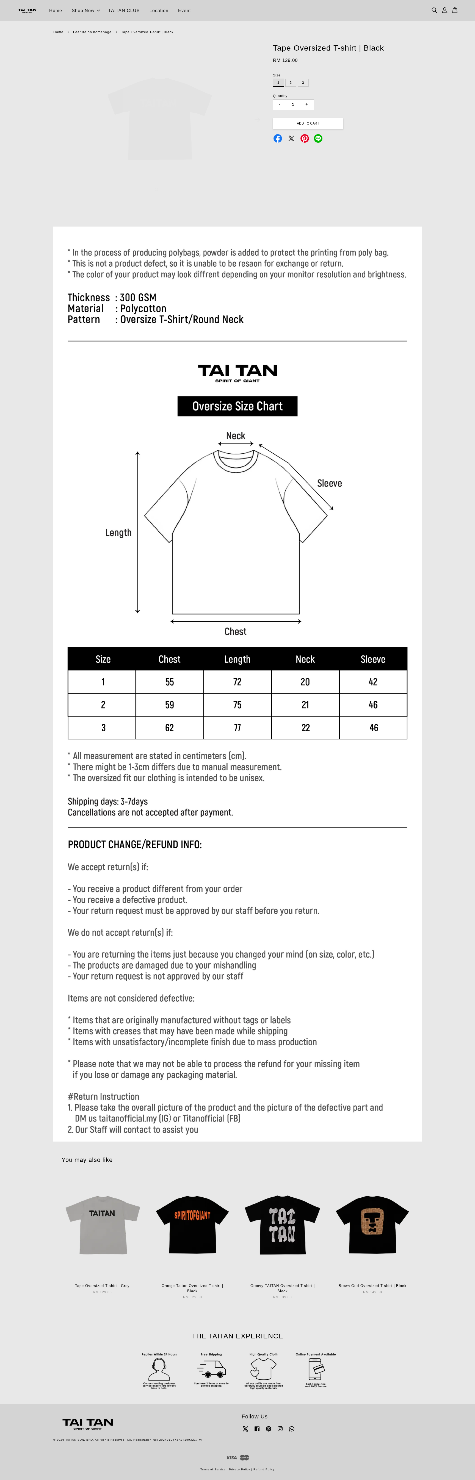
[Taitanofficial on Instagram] (280, 1431)
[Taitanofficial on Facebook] (257, 1431)
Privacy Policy (239, 1469)
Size (277, 75)
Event (184, 10)
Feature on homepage (92, 32)
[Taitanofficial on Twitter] (245, 1431)
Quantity (280, 96)
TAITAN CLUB (124, 10)
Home (55, 10)
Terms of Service (213, 1469)
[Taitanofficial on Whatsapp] (292, 1431)
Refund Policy (264, 1469)
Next (257, 120)
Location (159, 10)
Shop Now (83, 10)
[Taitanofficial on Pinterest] (268, 1431)
